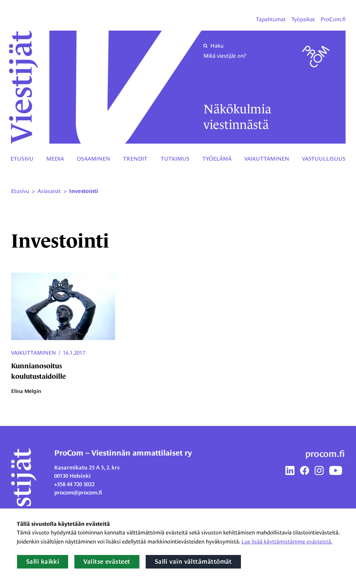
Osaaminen (93, 158)
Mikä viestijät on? (224, 56)
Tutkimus (175, 158)
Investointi (83, 191)
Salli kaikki (42, 561)
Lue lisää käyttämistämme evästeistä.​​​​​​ (286, 541)
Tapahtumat (271, 19)
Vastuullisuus (324, 158)
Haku (217, 45)
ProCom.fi (333, 19)
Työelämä (217, 158)
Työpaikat (303, 19)
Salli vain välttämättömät (193, 561)
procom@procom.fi (78, 492)
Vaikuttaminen (266, 158)
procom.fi (325, 454)
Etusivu (21, 158)
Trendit (135, 158)
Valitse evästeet (106, 561)
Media (55, 158)
